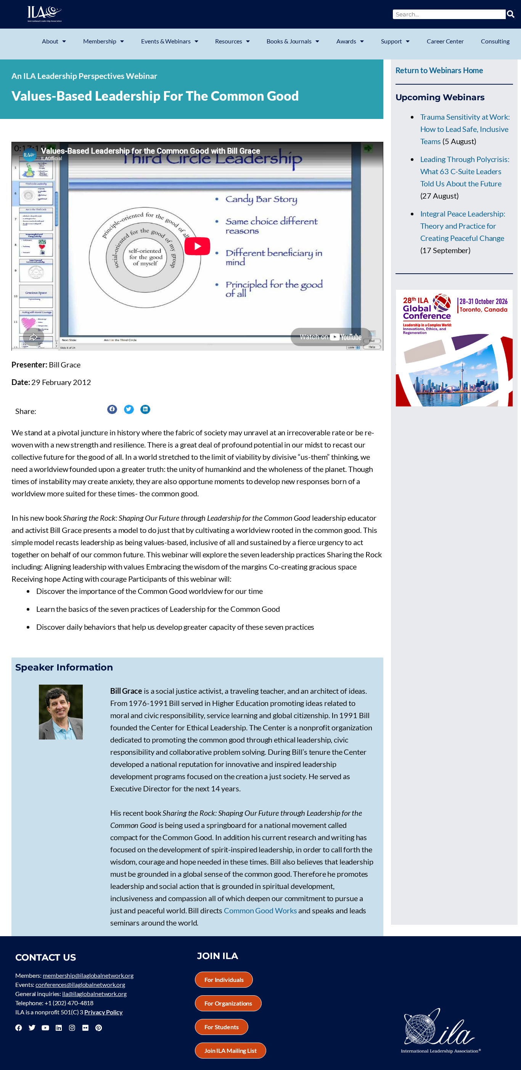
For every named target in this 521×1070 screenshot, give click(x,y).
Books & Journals (289, 41)
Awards (346, 41)
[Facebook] (18, 1027)
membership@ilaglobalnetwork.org (88, 975)
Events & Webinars (165, 41)
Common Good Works (260, 910)
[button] (112, 409)
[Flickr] (85, 1027)
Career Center (445, 41)
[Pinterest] (98, 1027)
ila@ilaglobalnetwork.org (94, 993)
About (50, 41)
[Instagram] (72, 1027)
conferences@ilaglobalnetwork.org (80, 984)
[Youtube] (45, 1027)
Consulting (495, 41)
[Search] (510, 14)
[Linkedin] (58, 1027)
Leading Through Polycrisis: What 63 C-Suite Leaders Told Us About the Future (465, 171)
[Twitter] (32, 1027)
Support (391, 41)
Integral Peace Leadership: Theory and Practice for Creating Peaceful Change (462, 225)
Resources (228, 41)
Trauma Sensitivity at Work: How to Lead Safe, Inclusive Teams (465, 129)
